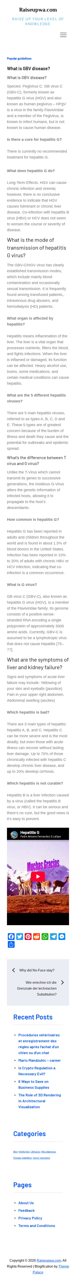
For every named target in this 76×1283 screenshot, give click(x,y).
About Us (26, 1202)
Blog (15, 1151)
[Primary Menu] (63, 34)
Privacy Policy (30, 1218)
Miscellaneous (48, 1151)
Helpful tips (24, 1151)
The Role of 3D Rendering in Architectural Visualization (39, 1101)
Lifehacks (36, 1151)
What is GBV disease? (28, 68)
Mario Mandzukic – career (39, 1060)
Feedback (26, 1210)
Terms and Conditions (36, 1225)
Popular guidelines (19, 58)
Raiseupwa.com (38, 10)
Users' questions (41, 1158)
